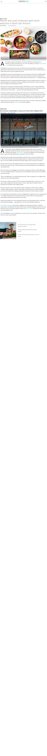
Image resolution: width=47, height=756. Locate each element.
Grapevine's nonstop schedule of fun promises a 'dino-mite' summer (28, 235)
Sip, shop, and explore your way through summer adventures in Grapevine (27, 225)
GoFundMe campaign (6, 205)
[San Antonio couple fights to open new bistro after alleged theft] (23, 130)
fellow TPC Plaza (29, 208)
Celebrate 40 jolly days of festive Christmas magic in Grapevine (27, 230)
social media (17, 102)
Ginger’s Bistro (19, 152)
